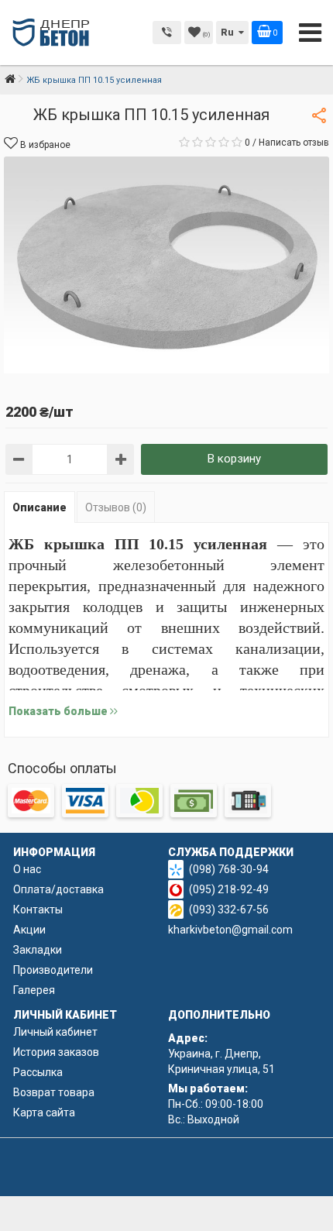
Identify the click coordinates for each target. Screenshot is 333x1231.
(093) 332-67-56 (229, 909)
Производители (53, 970)
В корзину (234, 459)
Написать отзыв (294, 142)
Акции (29, 929)
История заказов (56, 1052)
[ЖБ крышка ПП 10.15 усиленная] (166, 264)
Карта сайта (44, 1112)
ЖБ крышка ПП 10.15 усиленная (94, 80)
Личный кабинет (55, 1032)
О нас (27, 869)
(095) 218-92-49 (229, 889)
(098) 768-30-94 (229, 869)
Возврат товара (53, 1092)
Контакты (38, 909)
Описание (39, 507)
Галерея (34, 990)
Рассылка (38, 1072)
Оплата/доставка (58, 889)
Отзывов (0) (115, 507)
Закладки (37, 950)
